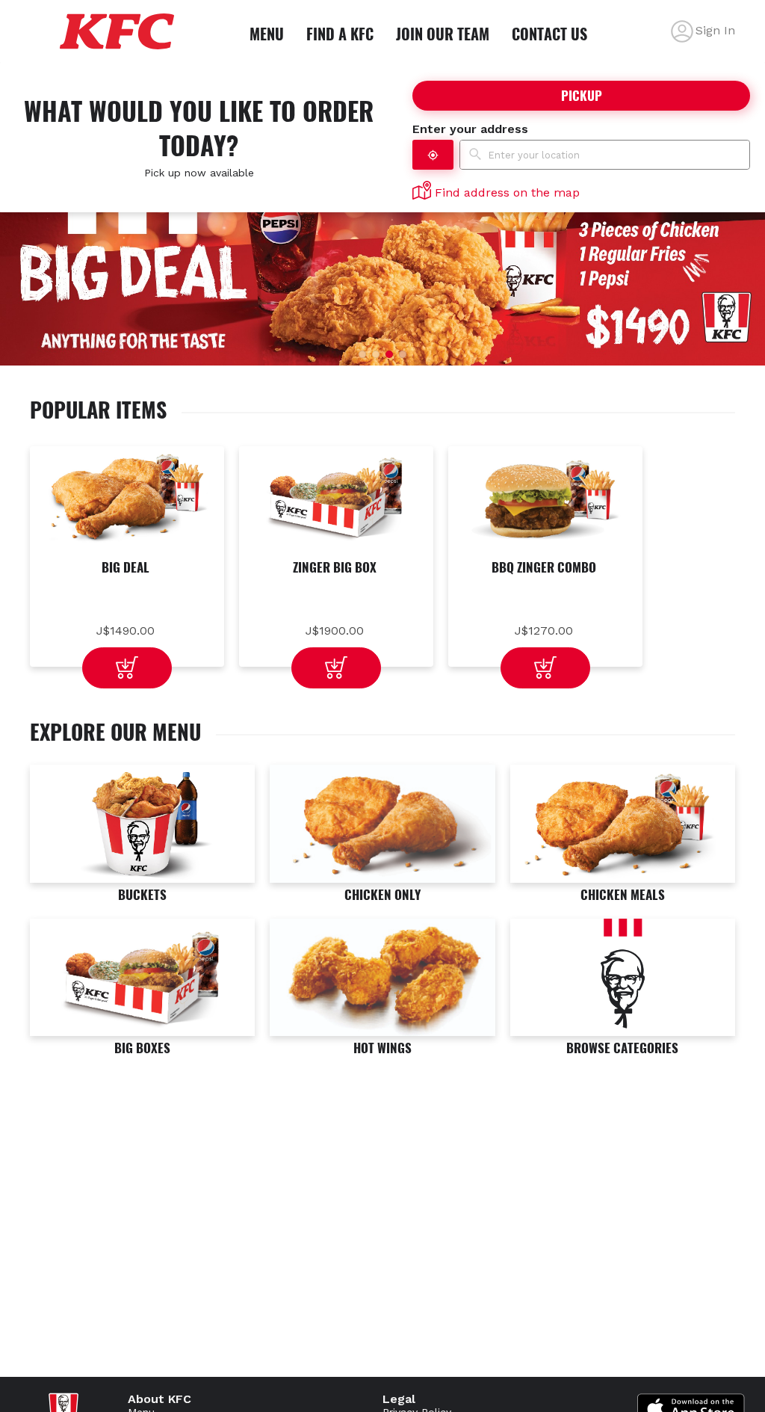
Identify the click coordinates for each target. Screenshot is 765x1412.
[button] (432, 155)
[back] (682, 31)
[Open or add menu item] (127, 667)
